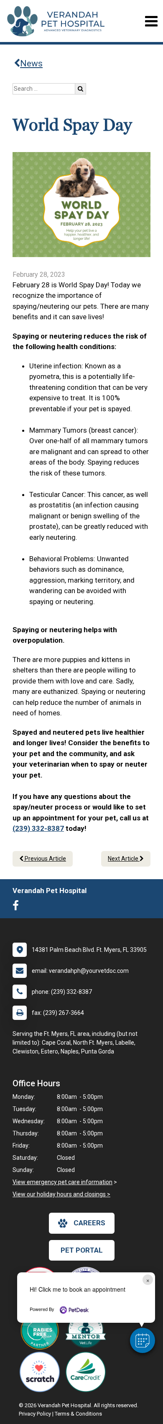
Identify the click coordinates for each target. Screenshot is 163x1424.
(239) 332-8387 (38, 828)
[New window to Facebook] (18, 907)
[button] (142, 1340)
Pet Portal (82, 1250)
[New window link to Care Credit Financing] (88, 1372)
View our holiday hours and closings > (61, 1194)
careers (89, 1223)
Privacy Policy (35, 1414)
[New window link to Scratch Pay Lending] (42, 1372)
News (31, 63)
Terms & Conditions (78, 1414)
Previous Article (44, 858)
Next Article (124, 858)
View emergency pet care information (62, 1182)
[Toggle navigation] (151, 21)
